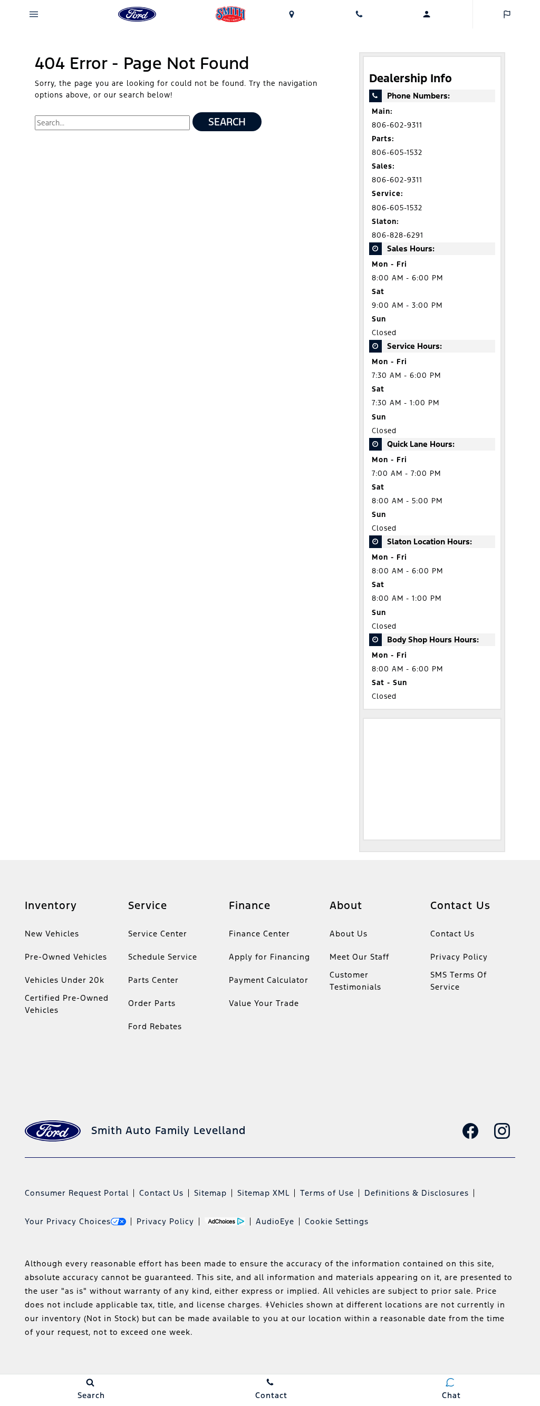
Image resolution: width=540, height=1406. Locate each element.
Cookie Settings (337, 1221)
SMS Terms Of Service (458, 981)
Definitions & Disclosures (416, 1193)
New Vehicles (52, 934)
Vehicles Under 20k (64, 980)
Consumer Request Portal (77, 1193)
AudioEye (275, 1221)
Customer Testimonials (355, 981)
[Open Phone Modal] (359, 14)
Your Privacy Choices (68, 1221)
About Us (349, 934)
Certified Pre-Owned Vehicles (67, 1004)
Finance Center (259, 934)
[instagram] (502, 1131)
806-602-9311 (397, 125)
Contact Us (452, 934)
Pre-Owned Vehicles (66, 957)
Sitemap (210, 1193)
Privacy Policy (459, 957)
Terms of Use (327, 1193)
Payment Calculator (268, 980)
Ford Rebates (155, 1026)
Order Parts (152, 1003)
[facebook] (470, 1131)
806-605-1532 (397, 152)
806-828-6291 (397, 235)
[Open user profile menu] (426, 14)
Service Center (157, 934)
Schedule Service (162, 957)
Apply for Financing (269, 957)
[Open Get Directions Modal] (291, 14)
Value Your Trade (264, 1003)
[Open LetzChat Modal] (506, 14)
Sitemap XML (263, 1193)
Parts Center (153, 980)
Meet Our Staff (359, 957)
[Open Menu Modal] (34, 14)
